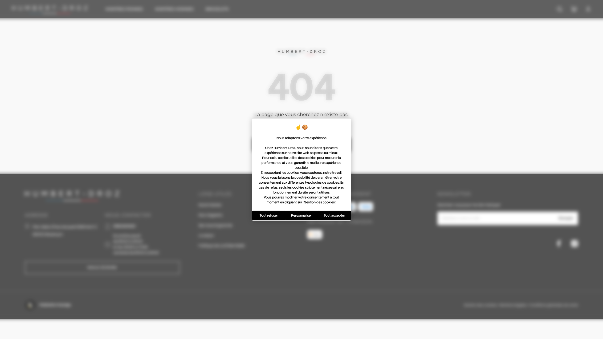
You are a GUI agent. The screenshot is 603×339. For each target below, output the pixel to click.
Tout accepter (334, 215)
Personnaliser (301, 215)
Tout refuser (269, 215)
